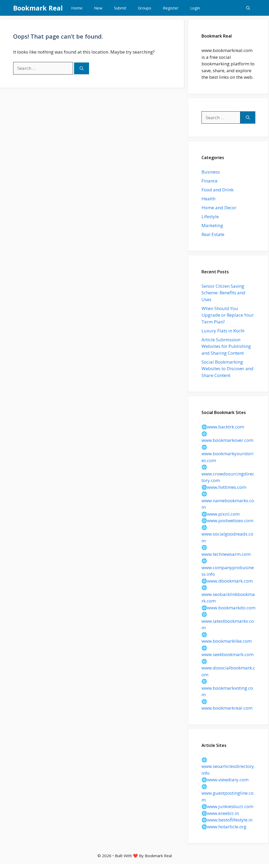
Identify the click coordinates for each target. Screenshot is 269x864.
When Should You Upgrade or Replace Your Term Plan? (227, 315)
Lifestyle (210, 216)
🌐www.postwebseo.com (227, 520)
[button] (248, 8)
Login (195, 8)
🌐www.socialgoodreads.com (227, 534)
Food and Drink (217, 190)
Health (208, 199)
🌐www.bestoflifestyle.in (226, 820)
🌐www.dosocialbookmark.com (228, 668)
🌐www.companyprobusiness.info (227, 567)
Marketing (212, 225)
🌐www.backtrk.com (222, 427)
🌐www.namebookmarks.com (227, 500)
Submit (120, 8)
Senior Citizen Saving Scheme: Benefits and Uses (223, 292)
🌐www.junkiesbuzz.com (227, 806)
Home (76, 8)
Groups (144, 8)
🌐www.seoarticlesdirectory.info (228, 766)
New (98, 8)
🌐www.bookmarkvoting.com (227, 688)
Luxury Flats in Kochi (223, 331)
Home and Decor (218, 208)
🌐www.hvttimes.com (223, 487)
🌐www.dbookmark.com (227, 581)
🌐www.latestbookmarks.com (227, 621)
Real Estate (212, 234)
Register (171, 8)
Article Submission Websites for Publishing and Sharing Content (226, 346)
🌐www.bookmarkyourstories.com (227, 453)
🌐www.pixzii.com (220, 514)
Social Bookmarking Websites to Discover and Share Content (227, 368)
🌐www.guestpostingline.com (227, 793)
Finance (209, 181)
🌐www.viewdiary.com (225, 780)
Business (210, 172)
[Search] (81, 68)
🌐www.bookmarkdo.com (228, 608)
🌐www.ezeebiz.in (220, 813)
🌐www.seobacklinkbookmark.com (228, 594)
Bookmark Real (38, 7)
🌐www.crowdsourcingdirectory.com (227, 473)
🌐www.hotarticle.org (223, 827)
